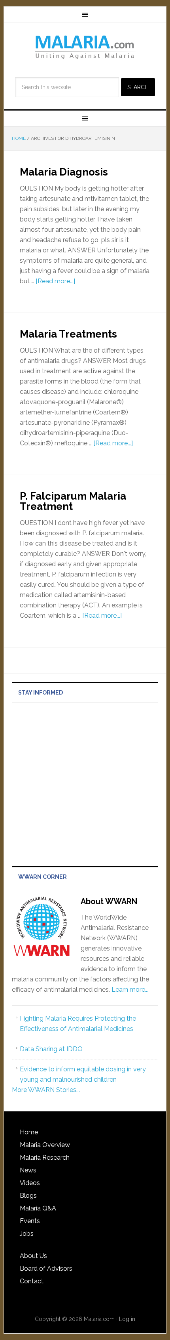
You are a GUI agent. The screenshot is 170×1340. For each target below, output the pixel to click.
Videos (30, 1183)
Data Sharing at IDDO (51, 1049)
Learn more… (129, 989)
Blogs (28, 1195)
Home (29, 1132)
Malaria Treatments (68, 334)
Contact (31, 1281)
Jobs (27, 1233)
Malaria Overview (45, 1145)
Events (30, 1221)
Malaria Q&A (38, 1208)
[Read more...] (55, 281)
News (28, 1170)
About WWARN (109, 901)
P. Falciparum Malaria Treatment (73, 501)
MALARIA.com (85, 47)
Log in (127, 1319)
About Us (33, 1256)
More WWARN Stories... (46, 1090)
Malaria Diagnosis (64, 172)
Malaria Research (45, 1157)
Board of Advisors (46, 1268)
